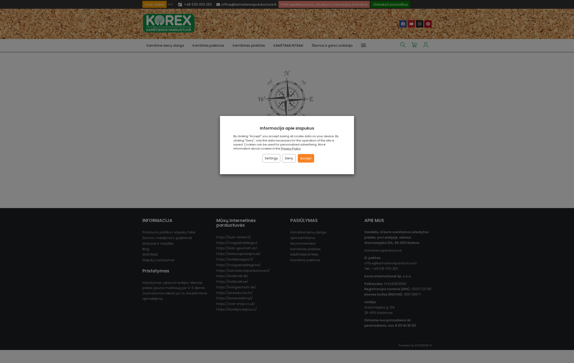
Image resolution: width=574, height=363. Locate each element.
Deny (289, 158)
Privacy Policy (291, 148)
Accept (306, 158)
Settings (271, 158)
